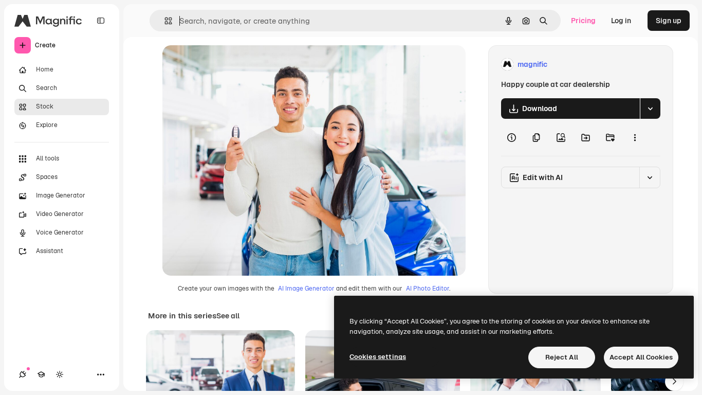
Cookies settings (377, 356)
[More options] (634, 137)
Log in (621, 20)
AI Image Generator (306, 288)
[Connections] (22, 374)
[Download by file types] (650, 108)
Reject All (561, 357)
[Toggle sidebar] (101, 20)
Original (228, 64)
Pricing (583, 20)
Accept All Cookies (641, 357)
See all (227, 315)
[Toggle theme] (59, 374)
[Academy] (41, 374)
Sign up (668, 20)
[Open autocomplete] (164, 21)
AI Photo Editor (427, 288)
